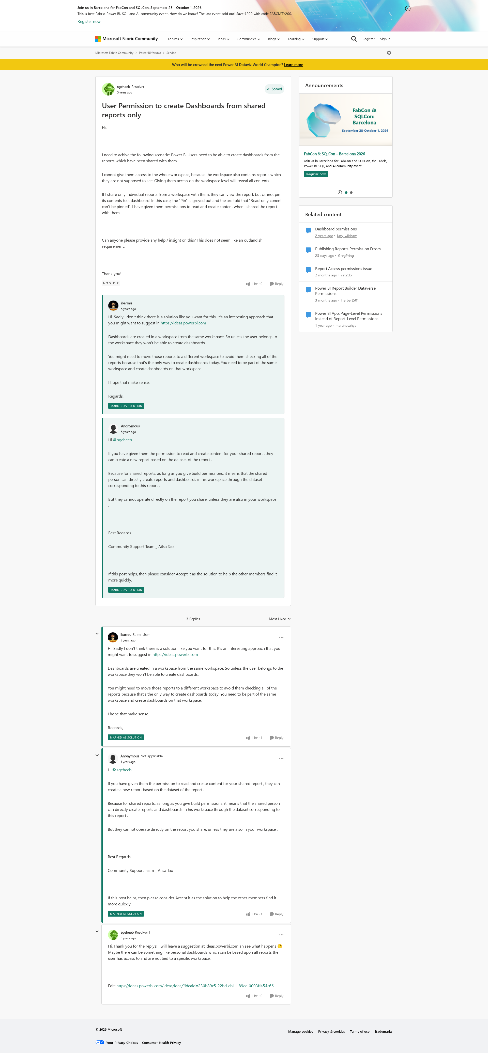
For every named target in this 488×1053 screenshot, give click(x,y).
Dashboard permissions (336, 228)
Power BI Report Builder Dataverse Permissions (345, 291)
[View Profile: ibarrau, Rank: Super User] (113, 637)
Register (368, 39)
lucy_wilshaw (347, 235)
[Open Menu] (389, 52)
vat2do (346, 275)
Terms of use (360, 1031)
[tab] (345, 192)
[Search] (354, 39)
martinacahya (346, 325)
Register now (89, 21)
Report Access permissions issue (343, 268)
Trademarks (383, 1031)
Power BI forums (150, 53)
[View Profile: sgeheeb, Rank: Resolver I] (108, 89)
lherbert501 (350, 300)
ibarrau (126, 303)
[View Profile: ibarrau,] (113, 306)
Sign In (385, 39)
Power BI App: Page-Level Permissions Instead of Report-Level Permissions (348, 316)
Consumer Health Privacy (161, 1042)
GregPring (346, 255)
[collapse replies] (97, 634)
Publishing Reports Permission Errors (348, 248)
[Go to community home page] (126, 39)
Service (171, 53)
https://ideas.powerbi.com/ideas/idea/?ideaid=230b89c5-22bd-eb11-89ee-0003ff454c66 (195, 985)
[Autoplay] (340, 192)
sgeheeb (123, 86)
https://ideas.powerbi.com (183, 322)
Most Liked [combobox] (280, 618)
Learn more (293, 64)
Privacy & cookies (331, 1031)
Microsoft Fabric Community (114, 53)
